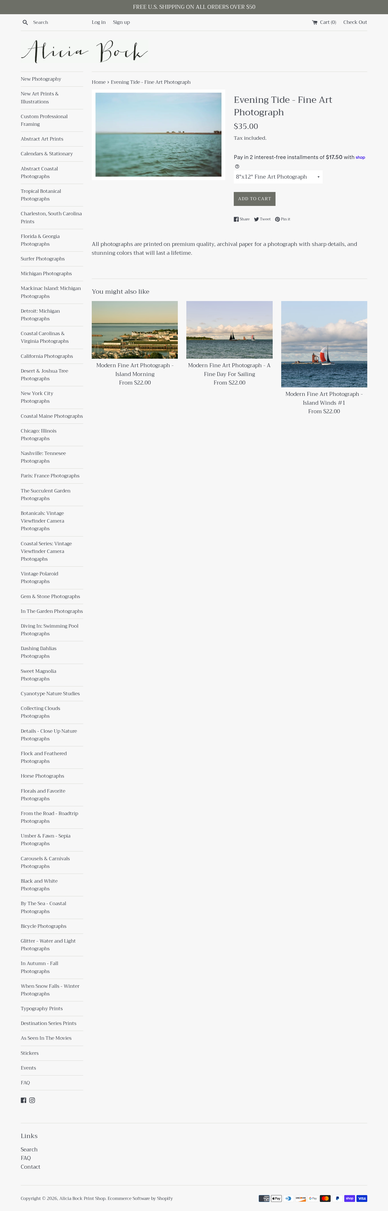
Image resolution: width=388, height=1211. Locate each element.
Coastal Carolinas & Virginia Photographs (45, 337)
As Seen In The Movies (46, 1038)
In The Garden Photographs (52, 611)
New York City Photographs (37, 397)
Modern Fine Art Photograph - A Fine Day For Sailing (229, 370)
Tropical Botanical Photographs (41, 195)
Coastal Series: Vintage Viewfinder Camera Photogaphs (46, 551)
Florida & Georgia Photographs (40, 240)
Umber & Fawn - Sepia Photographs (45, 840)
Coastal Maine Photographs (52, 416)
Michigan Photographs (46, 274)
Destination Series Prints (48, 1023)
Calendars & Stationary (47, 154)
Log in (99, 22)
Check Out (355, 22)
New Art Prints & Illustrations (40, 98)
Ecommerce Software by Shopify (140, 1198)
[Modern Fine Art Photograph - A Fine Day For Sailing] (229, 329)
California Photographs (47, 356)
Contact (30, 1167)
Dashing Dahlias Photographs (39, 652)
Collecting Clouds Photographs (40, 712)
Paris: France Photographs (50, 476)
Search (29, 1149)
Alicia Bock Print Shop (82, 1198)
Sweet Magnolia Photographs (38, 675)
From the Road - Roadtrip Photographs (49, 817)
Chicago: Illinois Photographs (39, 435)
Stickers (30, 1053)
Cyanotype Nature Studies (50, 694)
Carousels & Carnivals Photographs (45, 862)
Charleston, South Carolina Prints (51, 218)
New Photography (41, 79)
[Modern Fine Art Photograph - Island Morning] (135, 329)
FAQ (25, 1083)
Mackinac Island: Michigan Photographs (51, 292)
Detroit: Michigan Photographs (40, 315)
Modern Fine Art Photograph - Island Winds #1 (324, 399)
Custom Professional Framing (44, 120)
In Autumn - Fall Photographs (39, 967)
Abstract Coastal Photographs (39, 173)
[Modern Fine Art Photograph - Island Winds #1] (324, 344)
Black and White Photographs (39, 885)
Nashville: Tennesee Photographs (43, 457)
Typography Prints (42, 1009)
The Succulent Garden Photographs (45, 495)
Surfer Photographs (43, 259)
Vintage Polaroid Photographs (39, 578)
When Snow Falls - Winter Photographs (50, 990)
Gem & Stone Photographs (50, 596)
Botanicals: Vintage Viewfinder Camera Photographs (42, 521)
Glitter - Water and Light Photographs (48, 945)
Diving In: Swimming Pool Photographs (49, 630)
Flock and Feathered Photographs (44, 757)
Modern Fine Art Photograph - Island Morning (135, 370)
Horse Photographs (42, 776)
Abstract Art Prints (42, 139)
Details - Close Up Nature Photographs (49, 735)
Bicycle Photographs (43, 926)
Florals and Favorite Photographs (43, 795)
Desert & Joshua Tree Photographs (44, 375)
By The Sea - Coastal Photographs (43, 907)
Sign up (121, 22)
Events (28, 1068)
